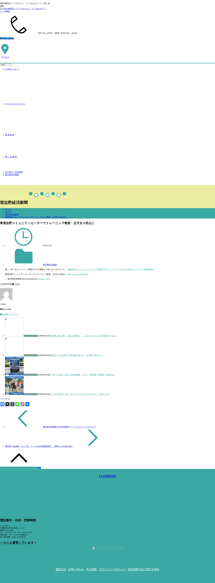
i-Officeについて (12, 69)
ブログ (8, 212)
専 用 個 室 (9, 135)
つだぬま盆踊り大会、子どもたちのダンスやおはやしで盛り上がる (80, 394)
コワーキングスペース (15, 104)
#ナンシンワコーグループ (115, 269)
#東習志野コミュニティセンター (81, 269)
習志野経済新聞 (12, 175)
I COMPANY (107, 476)
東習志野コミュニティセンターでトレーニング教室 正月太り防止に (36, 217)
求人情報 (91, 569)
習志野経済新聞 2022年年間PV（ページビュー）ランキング (69, 427)
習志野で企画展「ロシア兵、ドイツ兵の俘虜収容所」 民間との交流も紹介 (39, 446)
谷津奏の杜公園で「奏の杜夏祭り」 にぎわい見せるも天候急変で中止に (83, 336)
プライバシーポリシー (112, 569)
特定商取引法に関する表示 (144, 569)
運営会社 (61, 569)
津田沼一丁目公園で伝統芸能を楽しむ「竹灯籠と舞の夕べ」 (77, 355)
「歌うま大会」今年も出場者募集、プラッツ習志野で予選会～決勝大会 (82, 375)
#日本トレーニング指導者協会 (140, 269)
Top (39, 468)
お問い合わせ (8, 38)
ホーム (8, 209)
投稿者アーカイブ (10, 314)
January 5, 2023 (44, 279)
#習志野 (100, 269)
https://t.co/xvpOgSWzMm (77, 274)
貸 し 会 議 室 (11, 157)
